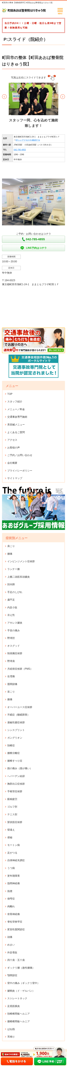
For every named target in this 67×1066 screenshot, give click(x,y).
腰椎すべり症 (14, 760)
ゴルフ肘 (12, 806)
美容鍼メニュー (16, 424)
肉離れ (11, 906)
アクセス (12, 440)
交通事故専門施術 (17, 417)
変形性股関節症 (16, 929)
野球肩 (11, 661)
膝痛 (9, 699)
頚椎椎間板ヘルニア (18, 1013)
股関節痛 (12, 684)
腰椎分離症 (13, 753)
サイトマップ (14, 478)
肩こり (11, 546)
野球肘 (11, 638)
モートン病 (13, 845)
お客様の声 (13, 447)
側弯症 (11, 898)
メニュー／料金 (16, 409)
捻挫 (9, 891)
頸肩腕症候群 (14, 653)
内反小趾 (12, 607)
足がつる (12, 852)
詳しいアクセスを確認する (28, 140)
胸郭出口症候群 (16, 783)
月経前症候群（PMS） (20, 668)
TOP (9, 394)
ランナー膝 (13, 569)
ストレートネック (17, 998)
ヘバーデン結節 (16, 776)
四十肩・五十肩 (16, 960)
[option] (33, 106)
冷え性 (11, 615)
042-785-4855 (20, 150)
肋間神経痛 (13, 883)
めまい (11, 944)
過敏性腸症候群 (16, 722)
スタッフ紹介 (14, 401)
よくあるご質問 (16, 432)
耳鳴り (11, 1036)
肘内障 (11, 584)
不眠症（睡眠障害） (18, 714)
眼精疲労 (12, 799)
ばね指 (11, 1029)
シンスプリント (16, 730)
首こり (11, 691)
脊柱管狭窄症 (14, 921)
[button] (4, 96)
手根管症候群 (14, 791)
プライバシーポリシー (19, 470)
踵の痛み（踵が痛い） (19, 768)
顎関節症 (12, 975)
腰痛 (9, 553)
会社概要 (12, 463)
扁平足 (11, 599)
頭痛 (9, 937)
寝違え (11, 829)
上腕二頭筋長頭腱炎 (18, 577)
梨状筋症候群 (14, 822)
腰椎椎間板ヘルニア (18, 1021)
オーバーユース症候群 (19, 707)
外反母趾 (12, 952)
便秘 (9, 837)
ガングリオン (14, 737)
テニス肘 (12, 814)
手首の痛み (13, 630)
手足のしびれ (14, 592)
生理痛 (11, 676)
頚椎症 (11, 745)
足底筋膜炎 (13, 1006)
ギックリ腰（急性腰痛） (21, 967)
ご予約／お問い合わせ (19, 455)
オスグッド (13, 645)
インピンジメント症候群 (21, 561)
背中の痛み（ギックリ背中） (23, 983)
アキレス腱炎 (14, 622)
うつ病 (11, 868)
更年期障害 (13, 875)
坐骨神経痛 (13, 914)
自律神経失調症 (16, 860)
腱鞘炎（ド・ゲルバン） (21, 990)
